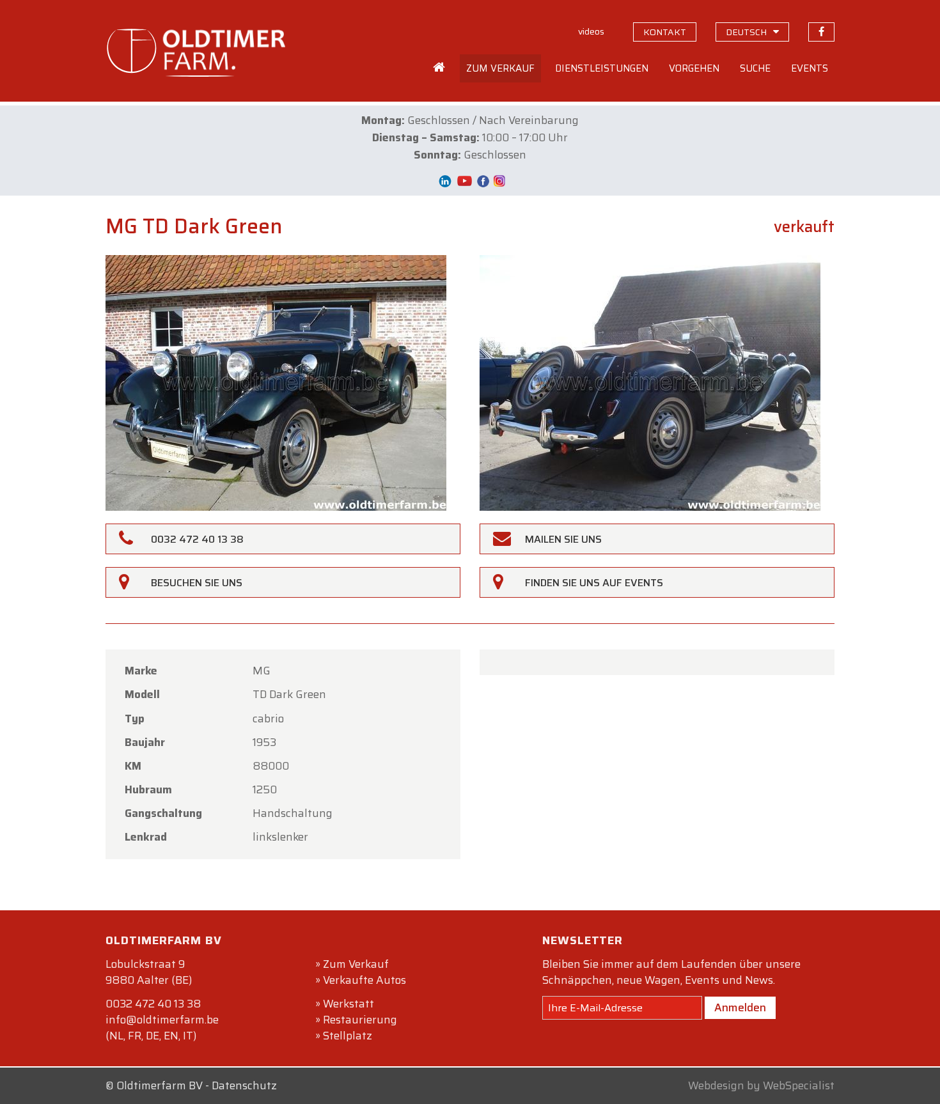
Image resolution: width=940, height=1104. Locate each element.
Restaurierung (360, 1019)
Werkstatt (348, 1003)
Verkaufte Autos (364, 980)
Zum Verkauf (356, 964)
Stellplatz (347, 1035)
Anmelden (740, 1007)
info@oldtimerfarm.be (162, 1019)
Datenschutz (244, 1085)
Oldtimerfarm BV (159, 1085)
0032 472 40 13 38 (153, 1003)
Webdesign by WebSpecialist (761, 1085)
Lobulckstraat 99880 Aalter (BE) (149, 972)
